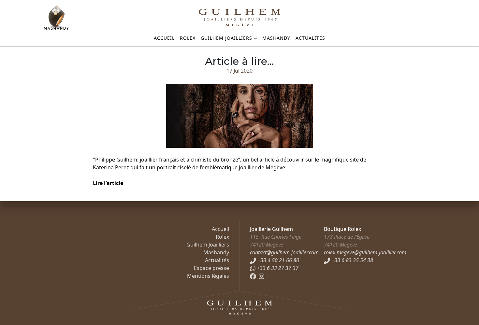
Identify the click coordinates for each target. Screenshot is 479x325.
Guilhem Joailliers (226, 38)
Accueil (164, 38)
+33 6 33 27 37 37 (276, 268)
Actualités (310, 38)
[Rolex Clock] (410, 16)
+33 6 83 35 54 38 (351, 260)
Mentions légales (208, 275)
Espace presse (211, 268)
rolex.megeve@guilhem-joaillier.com (365, 252)
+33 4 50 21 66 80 (277, 260)
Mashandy (276, 38)
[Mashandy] (56, 17)
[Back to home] (239, 17)
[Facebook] (253, 275)
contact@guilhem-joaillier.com (284, 252)
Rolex (188, 38)
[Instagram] (261, 275)
